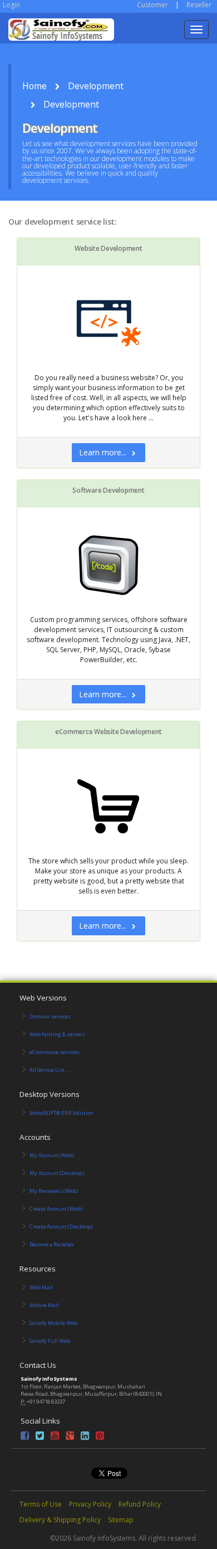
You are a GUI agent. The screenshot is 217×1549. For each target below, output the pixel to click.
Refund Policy (140, 1504)
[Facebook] (25, 1437)
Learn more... (102, 452)
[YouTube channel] (55, 1437)
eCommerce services (54, 1052)
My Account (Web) (51, 1155)
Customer (152, 4)
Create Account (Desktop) (60, 1226)
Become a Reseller (51, 1244)
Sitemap (121, 1519)
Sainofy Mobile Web (53, 1323)
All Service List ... (50, 1070)
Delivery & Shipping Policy (60, 1519)
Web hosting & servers (57, 1034)
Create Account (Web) (55, 1208)
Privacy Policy (90, 1504)
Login (11, 4)
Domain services (50, 1016)
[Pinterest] (100, 1437)
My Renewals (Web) (53, 1190)
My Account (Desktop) (56, 1173)
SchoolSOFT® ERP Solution (61, 1112)
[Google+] (70, 1437)
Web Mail (41, 1287)
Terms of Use (40, 1504)
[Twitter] (40, 1437)
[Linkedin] (85, 1437)
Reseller (198, 4)
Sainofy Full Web (49, 1340)
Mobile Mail (44, 1305)
